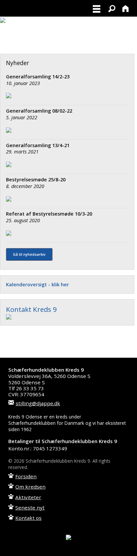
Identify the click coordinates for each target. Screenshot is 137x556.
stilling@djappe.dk (38, 403)
